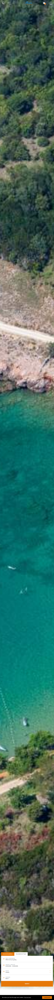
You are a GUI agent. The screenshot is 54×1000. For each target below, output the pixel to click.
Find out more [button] (27, 997)
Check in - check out (10, 964)
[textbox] (27, 959)
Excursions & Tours (21, 954)
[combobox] (27, 959)
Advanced (8, 977)
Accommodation (7, 954)
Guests (7, 971)
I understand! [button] (47, 997)
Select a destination (10, 958)
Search (27, 984)
